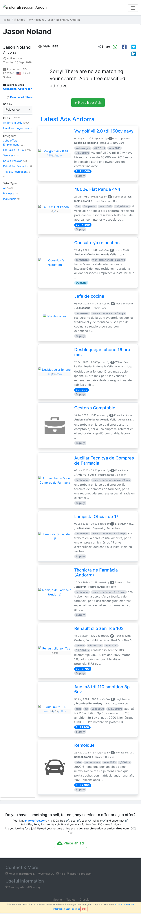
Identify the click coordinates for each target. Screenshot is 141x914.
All (8, 188)
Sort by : (8, 103)
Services (11, 155)
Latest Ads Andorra (68, 119)
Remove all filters (21, 97)
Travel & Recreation (16, 173)
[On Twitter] (133, 46)
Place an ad (73, 843)
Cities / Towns (12, 118)
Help (62, 873)
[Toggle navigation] (133, 8)
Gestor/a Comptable (94, 407)
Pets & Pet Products (17, 166)
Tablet (70, 899)
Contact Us (47, 873)
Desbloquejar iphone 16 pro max (102, 352)
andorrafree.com (35, 820)
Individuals (11, 198)
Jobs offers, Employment (14, 142)
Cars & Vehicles (15, 160)
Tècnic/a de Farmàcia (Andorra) (96, 572)
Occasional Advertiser (17, 88)
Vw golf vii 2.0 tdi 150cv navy (103, 131)
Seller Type (10, 183)
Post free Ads (88, 102)
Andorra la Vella (16, 122)
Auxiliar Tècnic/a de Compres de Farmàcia (104, 460)
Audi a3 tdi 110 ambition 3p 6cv (102, 689)
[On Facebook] (124, 46)
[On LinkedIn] (133, 53)
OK (84, 909)
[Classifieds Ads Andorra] (25, 8)
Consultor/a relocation (97, 242)
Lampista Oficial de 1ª (96, 516)
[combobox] (17, 109)
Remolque (84, 745)
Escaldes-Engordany (17, 128)
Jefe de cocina (89, 296)
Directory (35, 887)
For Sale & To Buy (17, 149)
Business (10, 193)
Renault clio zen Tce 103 (99, 628)
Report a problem (80, 873)
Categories (10, 135)
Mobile (57, 899)
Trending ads (16, 887)
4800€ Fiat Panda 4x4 (97, 189)
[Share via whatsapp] (115, 46)
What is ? (21, 873)
